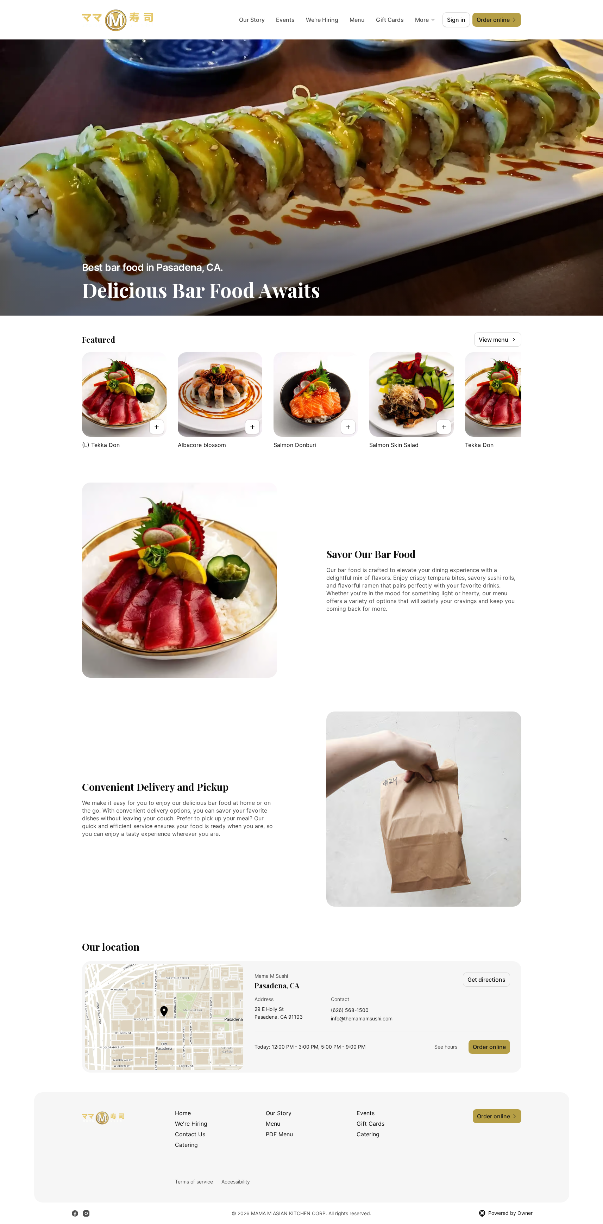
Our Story (252, 19)
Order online (489, 1046)
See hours (445, 1047)
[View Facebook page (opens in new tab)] (75, 1213)
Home (183, 1113)
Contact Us (190, 1134)
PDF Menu (279, 1134)
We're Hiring (322, 19)
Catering (368, 1134)
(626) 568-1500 (350, 1010)
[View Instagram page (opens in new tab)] (86, 1213)
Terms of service (194, 1182)
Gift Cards (390, 19)
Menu (357, 19)
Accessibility (235, 1182)
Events (285, 19)
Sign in (456, 19)
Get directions (486, 979)
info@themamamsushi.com (361, 1018)
